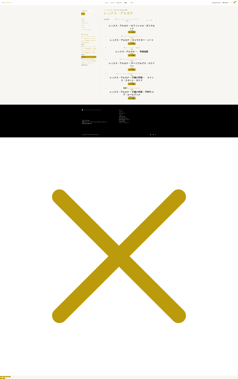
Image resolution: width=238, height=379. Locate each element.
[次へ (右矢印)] (4, 378)
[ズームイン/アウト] (1, 376)
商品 (125, 2)
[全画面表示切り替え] (4, 376)
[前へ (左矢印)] (1, 378)
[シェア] (6, 376)
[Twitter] (153, 134)
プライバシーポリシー (124, 122)
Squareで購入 (122, 121)
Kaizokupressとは (216, 2)
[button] (127, 2)
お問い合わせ (225, 2)
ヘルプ (131, 2)
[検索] (83, 14)
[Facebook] (150, 134)
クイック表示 (131, 32)
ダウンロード (119, 2)
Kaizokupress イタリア (124, 119)
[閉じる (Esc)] (9, 376)
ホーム (106, 2)
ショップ (112, 2)
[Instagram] (155, 134)
